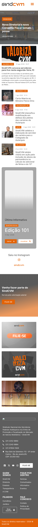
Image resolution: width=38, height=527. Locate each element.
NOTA (18, 127)
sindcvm (19, 265)
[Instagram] (17, 465)
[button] (32, 4)
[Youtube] (13, 465)
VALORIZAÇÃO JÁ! (22, 105)
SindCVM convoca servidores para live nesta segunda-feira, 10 (18, 69)
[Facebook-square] (5, 465)
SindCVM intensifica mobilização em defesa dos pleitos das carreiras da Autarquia (25, 118)
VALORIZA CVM (21, 91)
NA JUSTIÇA (20, 145)
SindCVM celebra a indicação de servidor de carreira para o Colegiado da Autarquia (25, 135)
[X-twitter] (9, 465)
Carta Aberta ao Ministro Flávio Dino (24, 99)
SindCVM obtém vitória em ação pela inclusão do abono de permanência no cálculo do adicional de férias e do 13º (25, 158)
